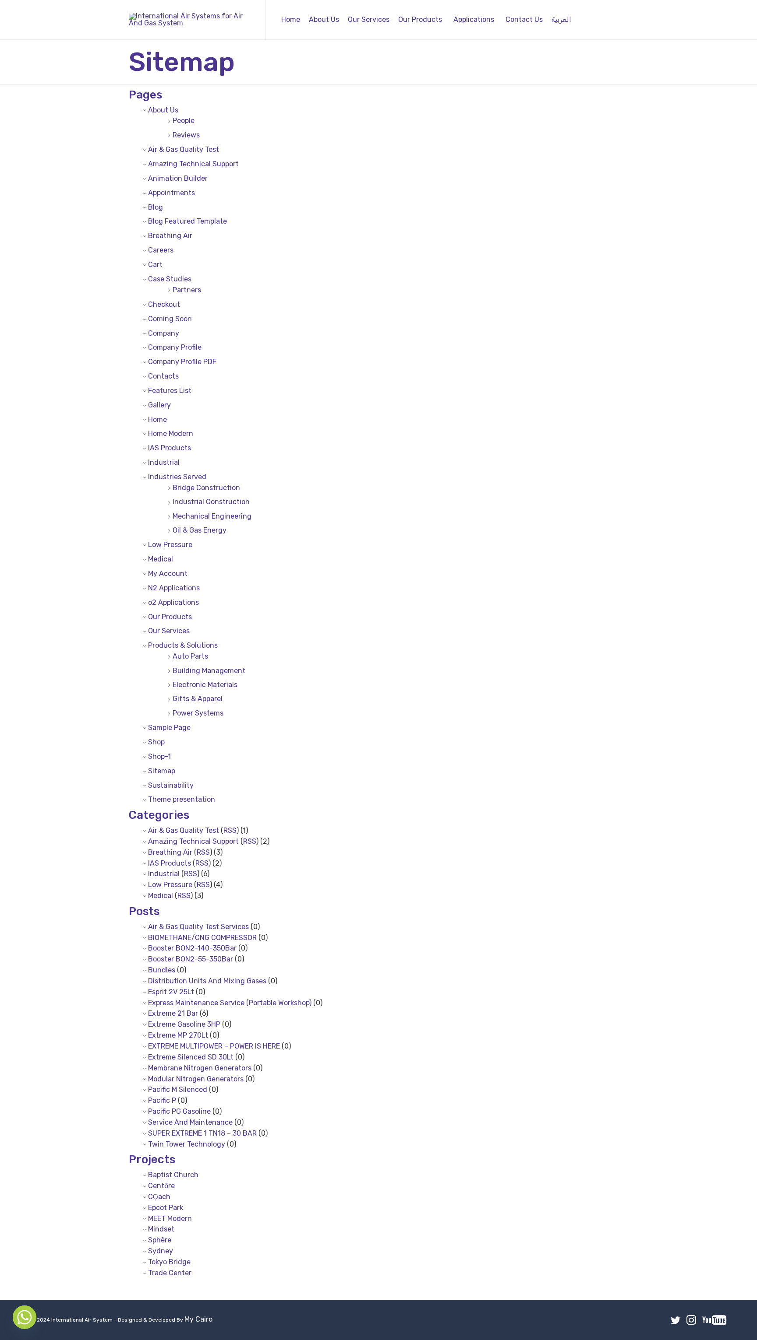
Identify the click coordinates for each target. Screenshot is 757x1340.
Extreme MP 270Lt (178, 1035)
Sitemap (161, 771)
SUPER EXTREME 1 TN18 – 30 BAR (202, 1133)
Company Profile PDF (182, 362)
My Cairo (198, 1319)
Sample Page (169, 727)
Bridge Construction (206, 488)
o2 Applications (173, 602)
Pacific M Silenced (177, 1089)
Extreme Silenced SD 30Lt (190, 1057)
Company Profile (175, 347)
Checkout (164, 304)
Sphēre (159, 1240)
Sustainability (171, 785)
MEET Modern (170, 1218)
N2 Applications (174, 588)
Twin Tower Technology (186, 1144)
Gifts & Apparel (198, 699)
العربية (561, 19)
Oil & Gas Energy (199, 530)
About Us (324, 19)
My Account (167, 573)
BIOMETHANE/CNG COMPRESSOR (202, 937)
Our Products (420, 19)
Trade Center (169, 1273)
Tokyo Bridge (169, 1262)
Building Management (209, 670)
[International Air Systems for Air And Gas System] (190, 20)
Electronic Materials (205, 685)
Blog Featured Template (187, 221)
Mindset (161, 1229)
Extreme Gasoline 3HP (184, 1024)
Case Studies (169, 279)
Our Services (368, 19)
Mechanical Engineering (212, 516)
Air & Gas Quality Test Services (198, 927)
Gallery (159, 405)
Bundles (161, 970)
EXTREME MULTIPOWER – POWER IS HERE (214, 1046)
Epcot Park (165, 1207)
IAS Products (169, 448)
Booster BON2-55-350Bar (190, 959)
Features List (169, 390)
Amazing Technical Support (193, 164)
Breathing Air (170, 236)
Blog (155, 207)
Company (163, 333)
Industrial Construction (211, 502)
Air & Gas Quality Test (183, 149)
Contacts (163, 376)
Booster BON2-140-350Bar (192, 948)
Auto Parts (190, 656)
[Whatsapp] (24, 1317)
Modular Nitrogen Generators (196, 1079)
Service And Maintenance (190, 1122)
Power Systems (198, 713)
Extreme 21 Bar (173, 1013)
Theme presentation (181, 799)
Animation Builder (178, 178)
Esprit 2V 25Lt (171, 992)
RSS (230, 830)
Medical (160, 559)
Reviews (186, 135)
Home (290, 19)
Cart (155, 264)
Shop (156, 742)
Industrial (164, 462)
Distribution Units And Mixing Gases (207, 981)
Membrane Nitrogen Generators (199, 1068)
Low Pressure (170, 544)
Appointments (171, 193)
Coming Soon (170, 319)
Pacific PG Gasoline (179, 1111)
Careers (160, 250)
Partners (187, 290)
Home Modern (170, 433)
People (184, 120)
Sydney (160, 1251)
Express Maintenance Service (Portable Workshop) (229, 1003)
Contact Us (524, 19)
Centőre (161, 1186)
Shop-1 (159, 756)
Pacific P (162, 1100)
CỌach (159, 1197)
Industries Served (177, 477)
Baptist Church (173, 1175)
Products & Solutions (183, 645)
